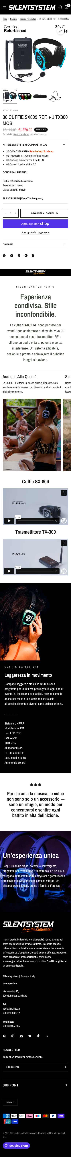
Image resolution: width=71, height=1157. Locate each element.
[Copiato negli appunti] (33, 255)
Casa (5, 19)
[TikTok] (41, 1036)
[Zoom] (60, 31)
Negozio (13, 19)
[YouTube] (24, 1037)
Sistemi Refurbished (28, 19)
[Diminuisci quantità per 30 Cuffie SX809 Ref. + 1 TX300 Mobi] (5, 213)
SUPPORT (11, 1085)
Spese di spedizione (21, 134)
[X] (12, 255)
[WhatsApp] (27, 255)
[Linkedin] (50, 1036)
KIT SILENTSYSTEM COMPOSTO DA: (25, 145)
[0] (66, 7)
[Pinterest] (20, 255)
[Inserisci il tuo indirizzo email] (64, 1067)
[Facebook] (5, 255)
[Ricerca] (61, 7)
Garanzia (8, 244)
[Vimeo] (32, 1036)
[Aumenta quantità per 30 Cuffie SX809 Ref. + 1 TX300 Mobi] (15, 213)
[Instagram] (15, 1036)
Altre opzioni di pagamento (35, 232)
